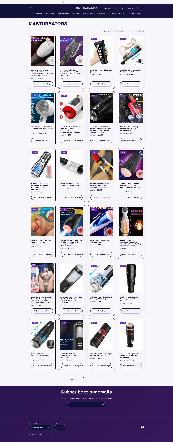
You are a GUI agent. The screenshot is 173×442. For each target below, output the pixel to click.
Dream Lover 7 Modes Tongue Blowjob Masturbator (101, 354)
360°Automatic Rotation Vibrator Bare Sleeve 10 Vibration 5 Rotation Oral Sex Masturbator (71, 72)
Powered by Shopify (50, 434)
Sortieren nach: (106, 31)
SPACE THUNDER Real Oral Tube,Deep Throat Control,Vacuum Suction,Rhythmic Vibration (70, 129)
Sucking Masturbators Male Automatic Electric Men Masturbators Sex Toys (100, 185)
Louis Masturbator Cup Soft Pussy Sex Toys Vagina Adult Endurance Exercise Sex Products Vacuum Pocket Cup (42, 299)
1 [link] (72, 378)
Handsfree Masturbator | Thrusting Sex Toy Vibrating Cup (130, 298)
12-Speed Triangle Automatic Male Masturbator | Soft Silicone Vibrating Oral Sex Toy (130, 186)
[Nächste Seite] (100, 378)
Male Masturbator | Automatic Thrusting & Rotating (101, 298)
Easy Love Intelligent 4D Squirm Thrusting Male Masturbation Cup (129, 355)
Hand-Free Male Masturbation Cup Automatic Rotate (131, 71)
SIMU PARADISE (39, 434)
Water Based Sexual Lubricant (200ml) (101, 71)
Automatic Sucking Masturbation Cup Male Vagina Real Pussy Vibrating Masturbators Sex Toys (130, 243)
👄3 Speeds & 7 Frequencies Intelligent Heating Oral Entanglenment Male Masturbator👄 (71, 243)
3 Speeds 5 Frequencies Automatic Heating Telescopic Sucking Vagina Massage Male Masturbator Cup (101, 129)
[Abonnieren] (103, 404)
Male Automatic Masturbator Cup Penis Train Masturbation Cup (42, 128)
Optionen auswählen (71, 84)
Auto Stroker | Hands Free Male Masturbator (99, 241)
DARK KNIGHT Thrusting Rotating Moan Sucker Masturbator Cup (129, 128)
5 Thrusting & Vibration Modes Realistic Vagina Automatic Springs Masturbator (39, 186)
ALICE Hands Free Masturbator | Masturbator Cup (40, 355)
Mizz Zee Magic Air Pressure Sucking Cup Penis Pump (70, 184)
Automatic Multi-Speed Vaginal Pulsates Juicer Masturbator (69, 355)
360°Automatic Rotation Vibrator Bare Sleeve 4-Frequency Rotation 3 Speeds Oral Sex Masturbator (42, 72)
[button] (31, 8)
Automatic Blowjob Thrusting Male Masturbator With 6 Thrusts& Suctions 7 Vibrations (71, 299)
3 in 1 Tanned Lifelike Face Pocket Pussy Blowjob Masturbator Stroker (41, 242)
